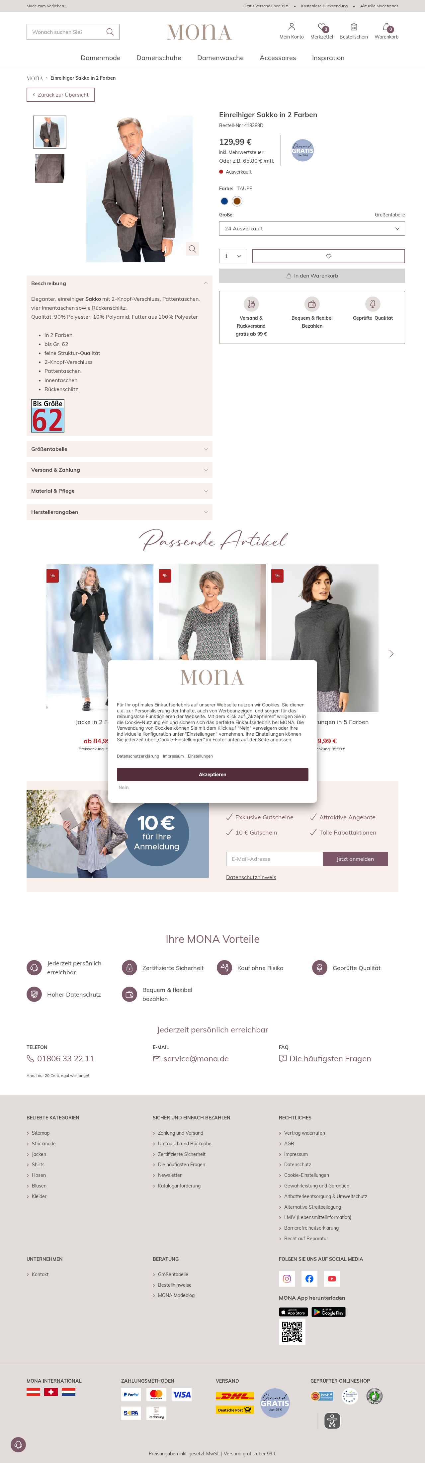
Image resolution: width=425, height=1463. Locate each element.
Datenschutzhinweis (251, 877)
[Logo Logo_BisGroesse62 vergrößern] (47, 416)
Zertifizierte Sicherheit (182, 1154)
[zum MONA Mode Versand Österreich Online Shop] (33, 1392)
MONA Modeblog (176, 1295)
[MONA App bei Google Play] (328, 1312)
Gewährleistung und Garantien (316, 1186)
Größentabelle (390, 214)
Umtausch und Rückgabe (185, 1144)
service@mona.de (196, 1058)
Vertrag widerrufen (304, 1133)
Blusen (39, 1186)
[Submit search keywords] (110, 32)
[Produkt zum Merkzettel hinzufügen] (328, 256)
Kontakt (40, 1274)
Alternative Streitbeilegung (312, 1207)
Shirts (38, 1165)
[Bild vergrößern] (192, 249)
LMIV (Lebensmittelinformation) (317, 1217)
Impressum (296, 1154)
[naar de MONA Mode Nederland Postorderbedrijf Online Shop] (68, 1392)
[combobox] (73, 32)
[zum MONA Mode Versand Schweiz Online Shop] (51, 1392)
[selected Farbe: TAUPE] (237, 201)
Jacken (39, 1154)
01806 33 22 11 (65, 1058)
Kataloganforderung (179, 1186)
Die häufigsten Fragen (330, 1058)
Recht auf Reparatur (306, 1239)
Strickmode (44, 1144)
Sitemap (40, 1133)
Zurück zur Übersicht (63, 94)
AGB (289, 1144)
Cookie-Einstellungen (306, 1175)
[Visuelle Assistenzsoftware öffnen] (329, 1421)
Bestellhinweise (175, 1285)
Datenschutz (297, 1165)
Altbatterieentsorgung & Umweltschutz (325, 1196)
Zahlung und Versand (180, 1133)
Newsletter (170, 1175)
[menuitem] (100, 60)
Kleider (39, 1196)
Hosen (39, 1175)
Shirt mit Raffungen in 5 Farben (325, 722)
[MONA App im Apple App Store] (293, 1312)
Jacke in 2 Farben (100, 722)
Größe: (226, 214)
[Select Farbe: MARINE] (224, 201)
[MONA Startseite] (199, 32)
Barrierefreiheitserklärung (311, 1228)
